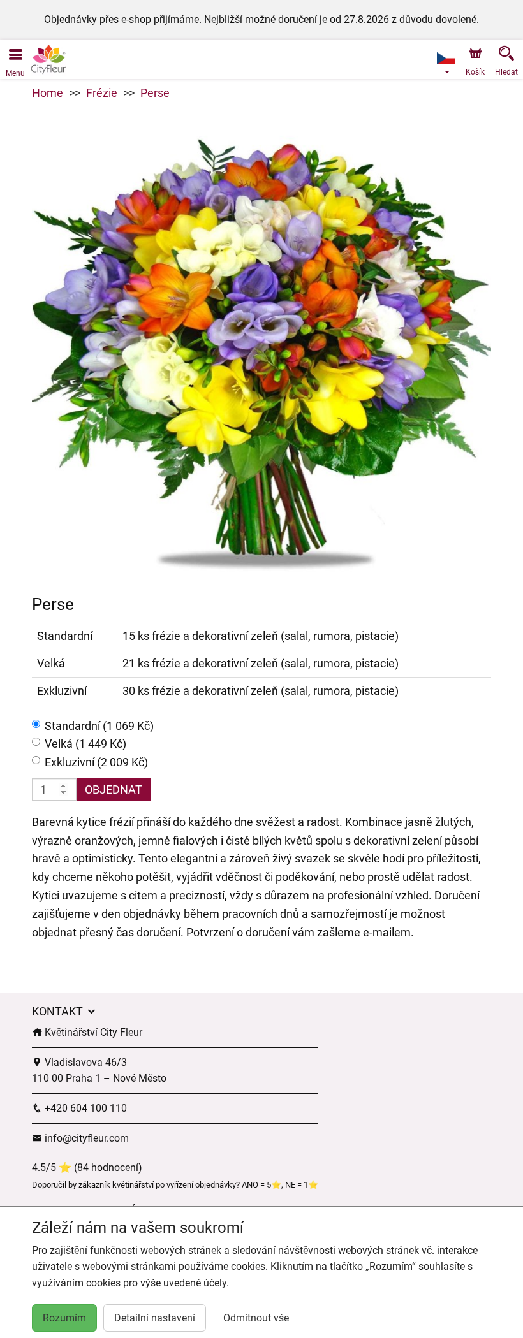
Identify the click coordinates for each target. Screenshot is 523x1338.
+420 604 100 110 (84, 1108)
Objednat (113, 789)
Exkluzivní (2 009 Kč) (96, 762)
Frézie (101, 92)
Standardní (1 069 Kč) (99, 725)
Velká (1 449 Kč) (85, 743)
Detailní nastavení (154, 1318)
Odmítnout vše (256, 1318)
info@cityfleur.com (85, 1138)
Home (47, 92)
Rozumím (64, 1318)
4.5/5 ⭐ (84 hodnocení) (87, 1167)
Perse (155, 92)
